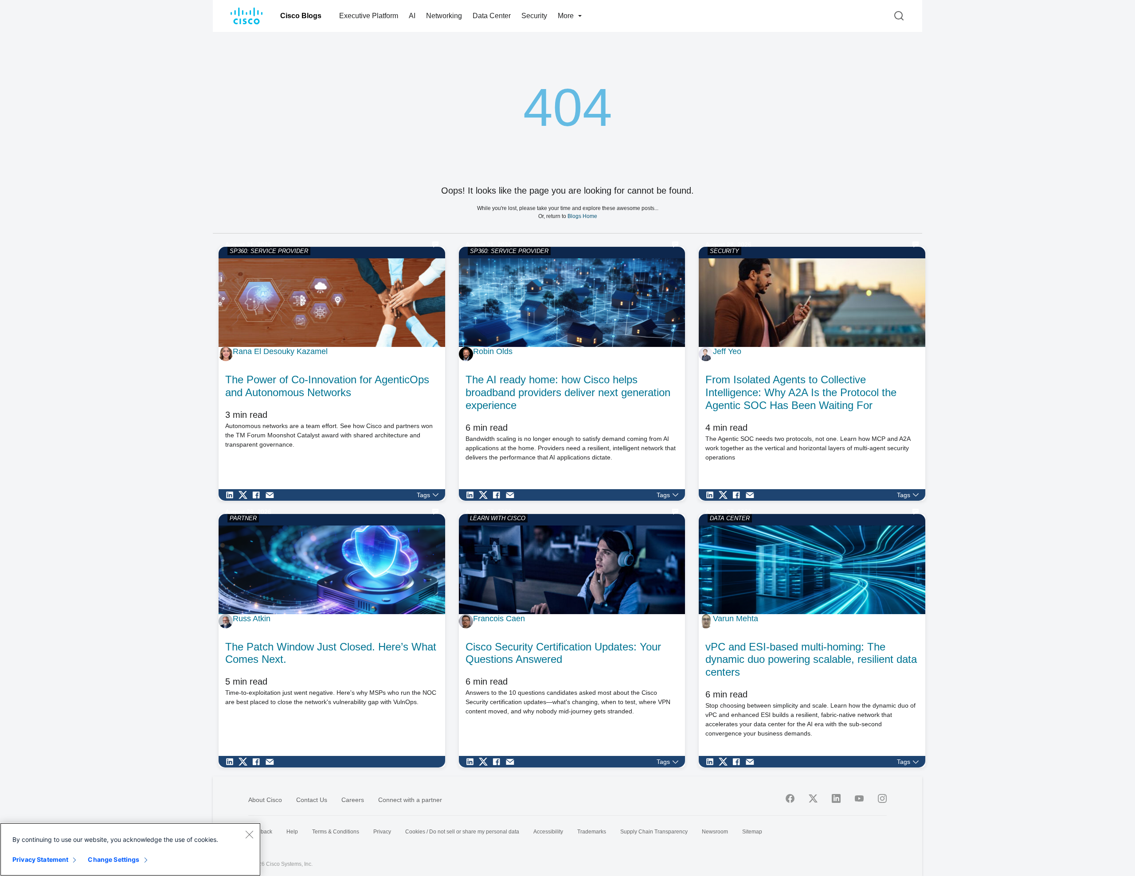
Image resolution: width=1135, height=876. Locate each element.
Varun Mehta (735, 618)
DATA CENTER (730, 518)
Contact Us (311, 799)
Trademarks (591, 832)
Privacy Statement (40, 859)
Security (534, 15)
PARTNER (243, 518)
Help (292, 832)
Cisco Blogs (300, 15)
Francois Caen (499, 618)
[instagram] (882, 798)
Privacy (382, 832)
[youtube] (859, 798)
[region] (130, 849)
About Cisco (265, 799)
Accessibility (548, 832)
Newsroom (715, 832)
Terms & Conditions (335, 832)
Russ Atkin (251, 618)
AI (412, 15)
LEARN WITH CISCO (497, 518)
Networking (444, 15)
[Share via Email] (271, 495)
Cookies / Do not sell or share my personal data (462, 832)
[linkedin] (836, 798)
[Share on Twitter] (245, 495)
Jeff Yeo (727, 351)
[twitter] (813, 798)
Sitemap (752, 832)
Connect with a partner (410, 799)
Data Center (492, 15)
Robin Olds (493, 351)
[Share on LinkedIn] (232, 495)
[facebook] (790, 798)
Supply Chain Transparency (654, 832)
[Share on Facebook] (258, 495)
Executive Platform (368, 15)
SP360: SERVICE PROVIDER (269, 251)
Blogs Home (582, 216)
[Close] (249, 834)
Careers (352, 799)
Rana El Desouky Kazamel (280, 351)
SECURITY (724, 251)
